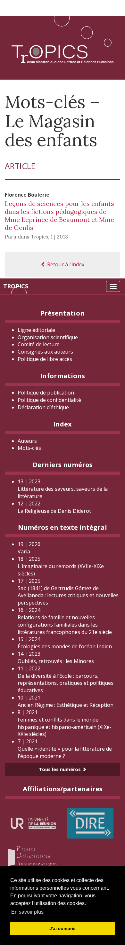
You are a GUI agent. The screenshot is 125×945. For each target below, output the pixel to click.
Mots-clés (29, 447)
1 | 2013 (59, 236)
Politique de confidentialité (49, 399)
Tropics (15, 286)
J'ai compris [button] (62, 928)
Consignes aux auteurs (45, 351)
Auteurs (27, 440)
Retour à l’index (65, 264)
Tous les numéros (60, 769)
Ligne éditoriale (36, 329)
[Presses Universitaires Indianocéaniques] (33, 857)
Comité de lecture (39, 344)
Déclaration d (43, 407)
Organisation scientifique (48, 337)
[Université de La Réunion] (33, 822)
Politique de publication (46, 392)
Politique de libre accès (45, 359)
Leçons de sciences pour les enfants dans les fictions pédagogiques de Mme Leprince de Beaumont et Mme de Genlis (59, 215)
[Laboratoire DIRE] (90, 822)
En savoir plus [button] (27, 912)
